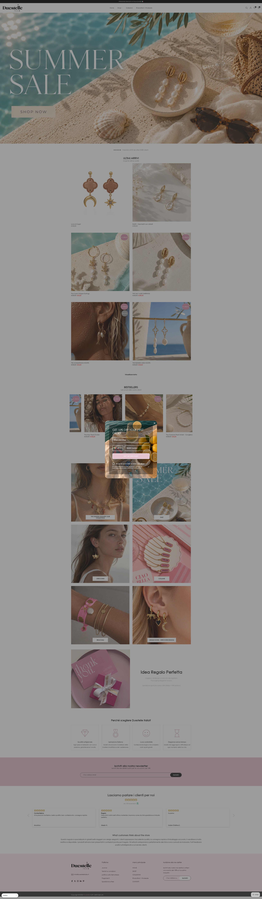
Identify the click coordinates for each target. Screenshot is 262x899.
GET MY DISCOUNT (131, 456)
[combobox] (117, 448)
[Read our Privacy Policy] (148, 467)
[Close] (154, 423)
